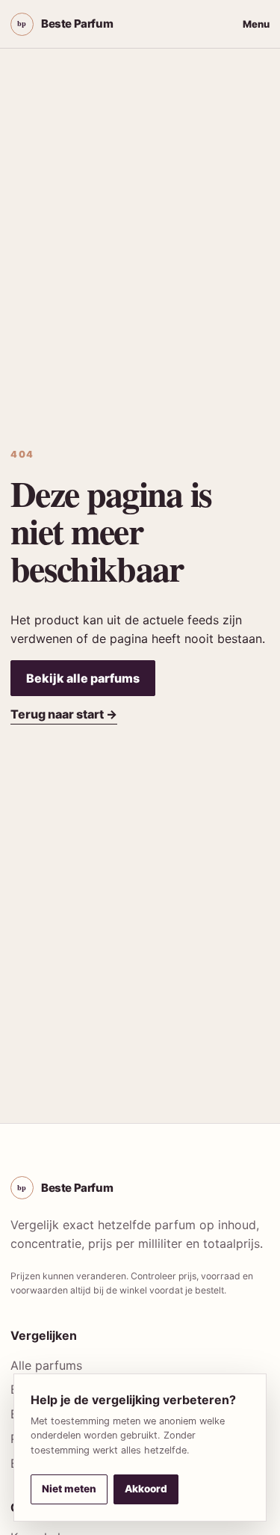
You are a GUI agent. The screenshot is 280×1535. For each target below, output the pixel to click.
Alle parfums (46, 1365)
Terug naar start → (63, 714)
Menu (256, 24)
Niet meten (69, 1489)
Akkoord (146, 1489)
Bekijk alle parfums (83, 678)
